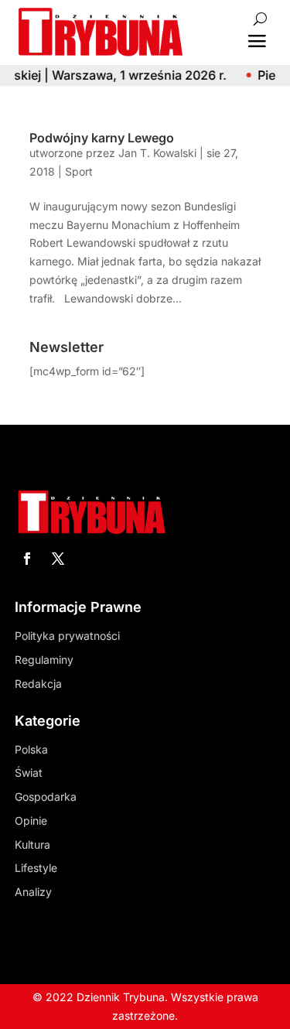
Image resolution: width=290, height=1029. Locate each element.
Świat (29, 772)
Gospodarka (46, 796)
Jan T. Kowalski (157, 152)
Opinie (31, 820)
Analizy (33, 891)
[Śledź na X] (58, 558)
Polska (31, 749)
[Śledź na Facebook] (27, 558)
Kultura (32, 844)
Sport (79, 171)
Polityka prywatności (67, 635)
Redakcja (38, 683)
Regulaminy (44, 659)
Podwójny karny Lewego (101, 137)
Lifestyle (36, 867)
